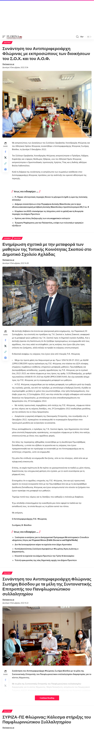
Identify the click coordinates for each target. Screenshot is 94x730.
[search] (77, 37)
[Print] (5, 169)
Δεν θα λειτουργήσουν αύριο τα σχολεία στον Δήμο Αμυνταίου (43, 544)
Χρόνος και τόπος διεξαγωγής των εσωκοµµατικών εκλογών (42, 218)
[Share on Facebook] (5, 152)
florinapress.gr (8, 64)
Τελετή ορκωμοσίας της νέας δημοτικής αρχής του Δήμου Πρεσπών (46, 560)
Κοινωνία (7, 238)
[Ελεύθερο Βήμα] (14, 36)
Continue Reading (47, 698)
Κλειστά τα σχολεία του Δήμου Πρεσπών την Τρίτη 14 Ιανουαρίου (44, 556)
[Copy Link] (5, 163)
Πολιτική (7, 42)
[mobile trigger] (4, 36)
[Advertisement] (47, 17)
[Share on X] (5, 157)
